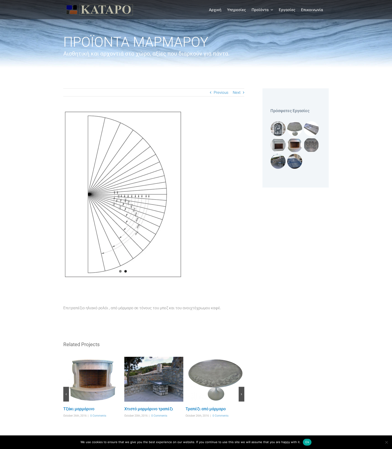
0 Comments (98, 415)
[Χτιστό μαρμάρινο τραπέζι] (153, 379)
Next (236, 92)
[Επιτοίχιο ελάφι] (278, 129)
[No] (386, 442)
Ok (307, 442)
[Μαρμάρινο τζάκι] (278, 145)
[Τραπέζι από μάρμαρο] (215, 379)
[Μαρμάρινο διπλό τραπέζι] (295, 161)
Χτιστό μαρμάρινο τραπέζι (147, 379)
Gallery (99, 379)
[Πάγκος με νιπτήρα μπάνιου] (311, 129)
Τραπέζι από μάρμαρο (208, 379)
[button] (66, 394)
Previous (221, 92)
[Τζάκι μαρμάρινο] (92, 379)
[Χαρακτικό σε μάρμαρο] (311, 145)
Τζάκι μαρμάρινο (86, 379)
